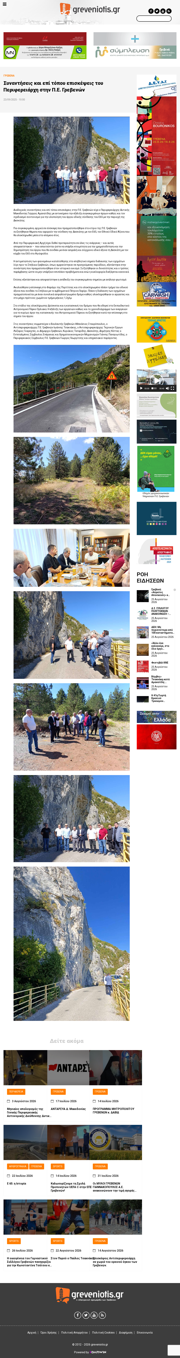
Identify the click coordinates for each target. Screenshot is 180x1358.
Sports (57, 1166)
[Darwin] (98, 1352)
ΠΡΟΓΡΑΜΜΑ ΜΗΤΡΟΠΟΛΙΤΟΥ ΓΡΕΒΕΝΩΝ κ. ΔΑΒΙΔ (113, 1110)
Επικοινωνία (145, 1332)
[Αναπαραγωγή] (141, 388)
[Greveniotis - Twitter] (157, 11)
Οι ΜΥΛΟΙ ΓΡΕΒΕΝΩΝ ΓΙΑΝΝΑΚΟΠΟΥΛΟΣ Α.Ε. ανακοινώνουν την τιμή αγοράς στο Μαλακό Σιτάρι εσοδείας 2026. (113, 1187)
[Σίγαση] (167, 388)
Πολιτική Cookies (103, 1332)
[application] (156, 380)
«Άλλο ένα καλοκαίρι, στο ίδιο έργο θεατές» (160, 646)
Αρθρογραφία (17, 1166)
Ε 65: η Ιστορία (16, 1183)
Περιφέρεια (16, 1091)
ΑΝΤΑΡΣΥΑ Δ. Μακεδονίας (68, 1109)
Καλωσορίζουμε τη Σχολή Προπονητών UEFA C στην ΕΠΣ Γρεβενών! (71, 1187)
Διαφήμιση (125, 1332)
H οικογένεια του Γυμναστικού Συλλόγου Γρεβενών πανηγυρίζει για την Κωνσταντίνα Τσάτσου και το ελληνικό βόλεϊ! (29, 1262)
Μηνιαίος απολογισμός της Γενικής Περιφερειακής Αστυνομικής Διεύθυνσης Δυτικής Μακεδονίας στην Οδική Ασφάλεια (30, 1112)
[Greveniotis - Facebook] (151, 11)
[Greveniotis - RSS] (169, 11)
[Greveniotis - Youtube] (163, 11)
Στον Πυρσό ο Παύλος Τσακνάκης (73, 1258)
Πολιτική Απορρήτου (74, 1332)
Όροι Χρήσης (49, 1332)
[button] (157, 381)
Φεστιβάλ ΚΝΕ (159, 662)
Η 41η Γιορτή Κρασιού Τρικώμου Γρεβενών (158, 698)
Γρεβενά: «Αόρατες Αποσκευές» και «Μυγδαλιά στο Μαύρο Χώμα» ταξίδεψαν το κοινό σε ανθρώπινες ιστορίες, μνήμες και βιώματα (161, 592)
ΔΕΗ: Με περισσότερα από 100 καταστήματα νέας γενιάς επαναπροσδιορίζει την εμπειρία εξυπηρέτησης (163, 630)
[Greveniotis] (90, 9)
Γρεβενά (58, 1091)
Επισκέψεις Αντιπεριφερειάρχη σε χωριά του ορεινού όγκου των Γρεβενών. (115, 1262)
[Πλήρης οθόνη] (172, 388)
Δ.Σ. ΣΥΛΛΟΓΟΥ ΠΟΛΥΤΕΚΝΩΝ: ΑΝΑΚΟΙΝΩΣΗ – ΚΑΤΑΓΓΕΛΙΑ (160, 611)
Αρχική (31, 1332)
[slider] (154, 388)
